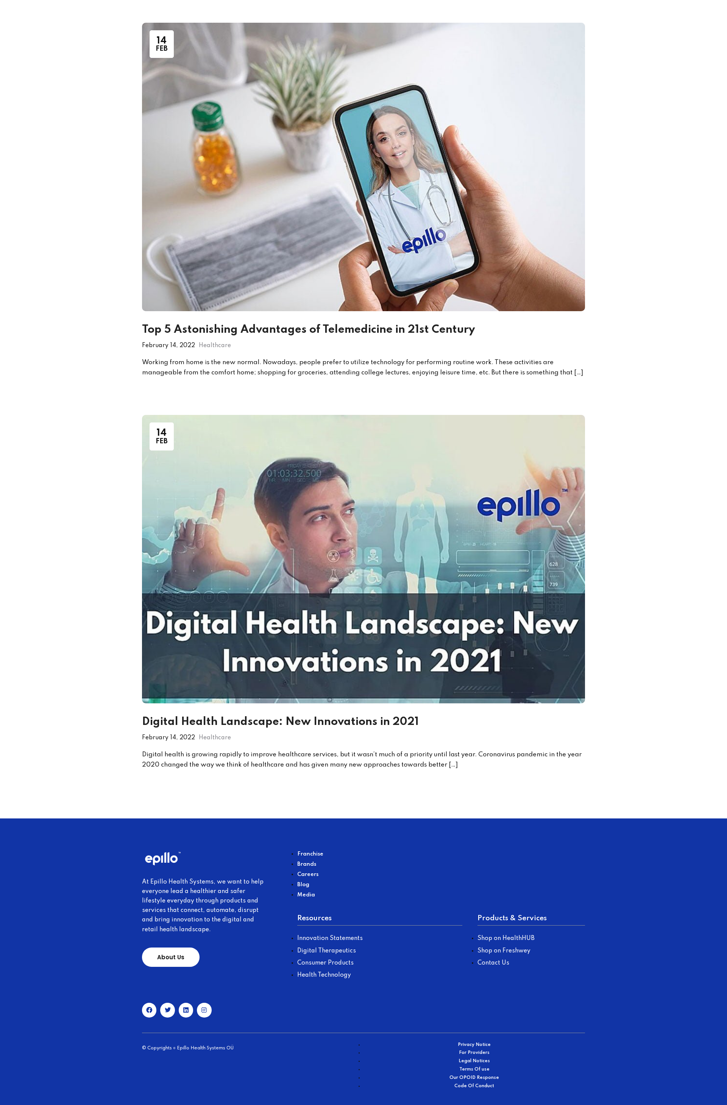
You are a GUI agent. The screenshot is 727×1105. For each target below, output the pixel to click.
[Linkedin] (186, 1010)
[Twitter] (167, 1010)
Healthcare (215, 346)
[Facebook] (149, 1010)
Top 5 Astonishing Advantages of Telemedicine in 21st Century (308, 329)
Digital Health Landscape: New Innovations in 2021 (280, 722)
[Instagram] (204, 1010)
